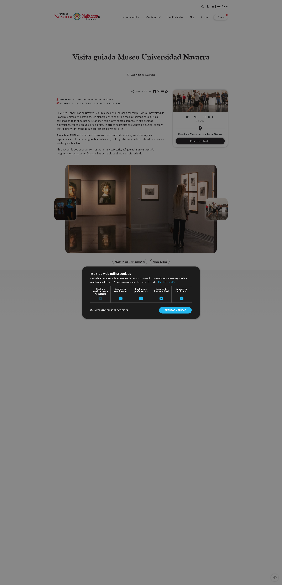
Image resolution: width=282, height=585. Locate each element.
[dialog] (141, 292)
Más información (166, 282)
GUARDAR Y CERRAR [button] (175, 310)
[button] (109, 310)
